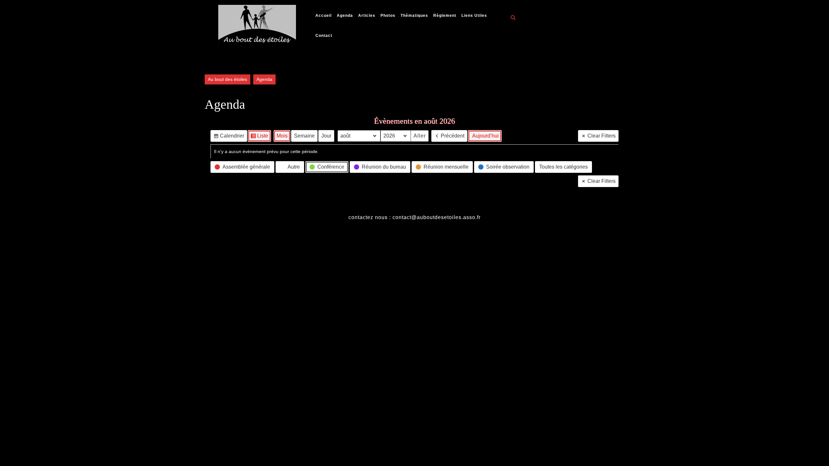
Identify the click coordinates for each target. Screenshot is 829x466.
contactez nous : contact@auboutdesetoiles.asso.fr (414, 217)
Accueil (323, 15)
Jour (326, 136)
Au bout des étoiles (227, 79)
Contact (323, 35)
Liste (259, 137)
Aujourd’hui (485, 136)
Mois (282, 136)
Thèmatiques (414, 15)
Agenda (345, 15)
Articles (366, 15)
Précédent (452, 136)
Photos (387, 15)
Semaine (304, 136)
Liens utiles (474, 15)
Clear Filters (601, 136)
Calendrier (228, 137)
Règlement (444, 15)
